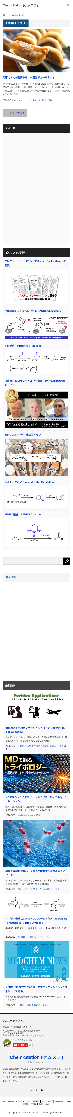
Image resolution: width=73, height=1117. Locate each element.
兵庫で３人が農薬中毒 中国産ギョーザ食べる (29, 77)
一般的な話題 (24, 746)
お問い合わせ (44, 1104)
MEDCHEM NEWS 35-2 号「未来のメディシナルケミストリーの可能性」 (36, 989)
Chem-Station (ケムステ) (36, 1057)
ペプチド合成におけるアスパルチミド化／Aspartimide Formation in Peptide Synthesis (36, 920)
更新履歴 (36, 1101)
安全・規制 (47, 100)
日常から (54, 746)
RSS (42, 1090)
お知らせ (26, 1101)
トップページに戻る (14, 113)
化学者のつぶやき (40, 746)
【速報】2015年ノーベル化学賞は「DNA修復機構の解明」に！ (35, 383)
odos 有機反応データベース (35, 937)
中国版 (33, 1104)
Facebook (59, 1101)
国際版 (26, 1104)
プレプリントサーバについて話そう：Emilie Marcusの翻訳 (35, 263)
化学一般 (36, 100)
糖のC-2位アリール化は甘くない (23, 434)
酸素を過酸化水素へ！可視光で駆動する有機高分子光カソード (36, 873)
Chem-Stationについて (11, 1101)
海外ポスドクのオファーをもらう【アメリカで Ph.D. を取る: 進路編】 (35, 729)
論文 (38, 815)
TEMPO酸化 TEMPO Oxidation (23, 514)
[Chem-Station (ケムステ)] (20, 5)
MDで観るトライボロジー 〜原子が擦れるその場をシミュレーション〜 (36, 799)
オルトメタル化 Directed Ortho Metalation (29, 482)
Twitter (68, 1101)
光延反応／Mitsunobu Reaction (23, 345)
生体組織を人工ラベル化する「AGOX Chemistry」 (33, 310)
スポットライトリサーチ (29, 889)
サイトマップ (47, 1101)
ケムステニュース (22, 100)
